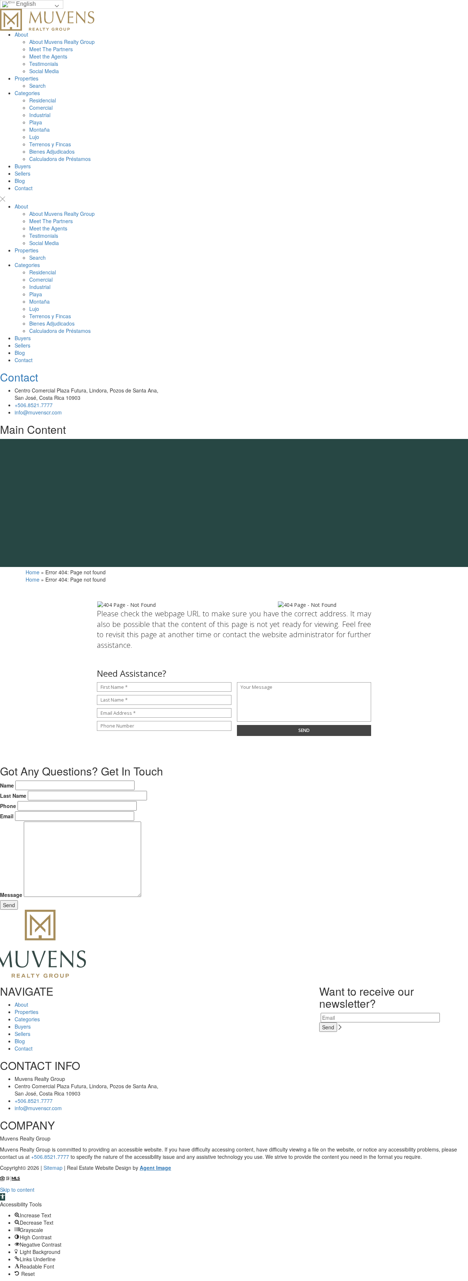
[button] (2, 1197)
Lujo (34, 136)
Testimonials (43, 63)
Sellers (22, 173)
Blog (20, 180)
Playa (35, 122)
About (21, 34)
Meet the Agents (48, 56)
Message (11, 894)
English (25, 4)
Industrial (39, 115)
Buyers (23, 166)
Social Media (44, 71)
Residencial (42, 100)
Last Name (13, 795)
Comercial (41, 107)
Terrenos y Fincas (50, 144)
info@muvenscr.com (38, 412)
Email (7, 816)
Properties (26, 78)
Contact (24, 188)
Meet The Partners (51, 49)
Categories (27, 93)
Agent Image (155, 1167)
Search (37, 85)
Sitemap (53, 1167)
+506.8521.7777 (34, 405)
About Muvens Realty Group (62, 41)
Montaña (39, 129)
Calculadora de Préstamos (60, 158)
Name (7, 785)
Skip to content (17, 1189)
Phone (8, 805)
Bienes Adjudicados (52, 151)
